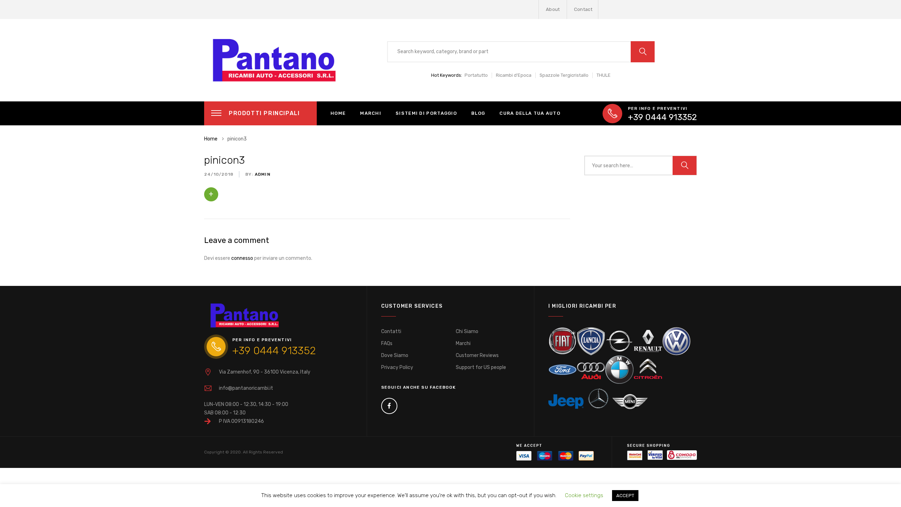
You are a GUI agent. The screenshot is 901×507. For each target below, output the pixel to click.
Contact (583, 9)
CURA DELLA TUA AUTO (529, 113)
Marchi (463, 343)
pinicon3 (224, 160)
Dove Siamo (394, 355)
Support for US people (481, 367)
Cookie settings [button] (584, 495)
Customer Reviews (477, 355)
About (553, 9)
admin (262, 174)
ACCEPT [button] (625, 495)
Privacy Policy (397, 367)
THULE (604, 75)
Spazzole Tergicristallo (564, 75)
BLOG (478, 113)
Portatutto (476, 75)
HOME (338, 113)
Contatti (391, 331)
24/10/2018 (218, 174)
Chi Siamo (467, 331)
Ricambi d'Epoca (513, 75)
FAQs (386, 343)
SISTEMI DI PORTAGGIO (426, 113)
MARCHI (370, 113)
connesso (242, 258)
